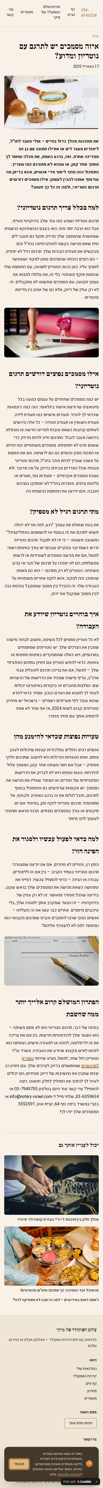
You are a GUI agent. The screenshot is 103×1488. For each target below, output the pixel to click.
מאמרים (27, 12)
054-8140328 (89, 13)
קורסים (91, 1383)
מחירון (92, 1391)
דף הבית (71, 12)
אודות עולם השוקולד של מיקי (50, 12)
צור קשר (9, 12)
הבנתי (19, 1464)
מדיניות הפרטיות (69, 1474)
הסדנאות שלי (86, 1368)
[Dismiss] (96, 1481)
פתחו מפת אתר (80, 1423)
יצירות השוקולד (85, 1376)
